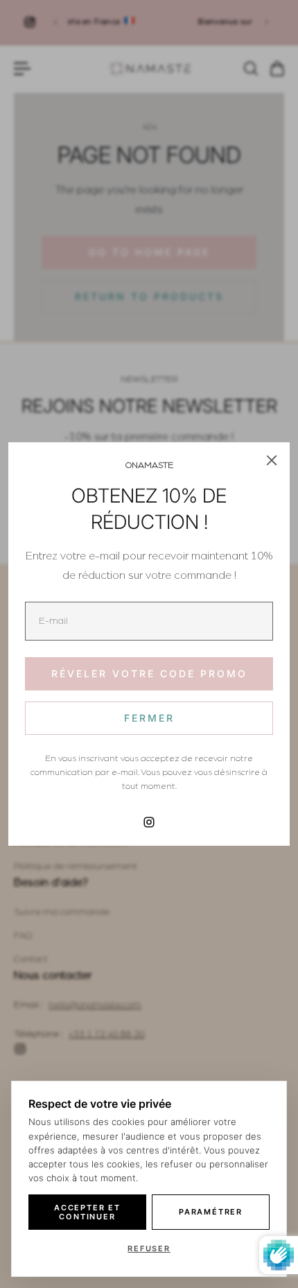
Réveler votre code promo (149, 673)
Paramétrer (211, 1212)
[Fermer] (271, 460)
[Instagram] (149, 822)
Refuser (149, 1248)
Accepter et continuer (87, 1212)
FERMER (149, 718)
